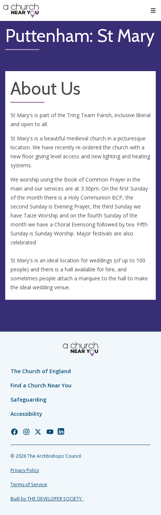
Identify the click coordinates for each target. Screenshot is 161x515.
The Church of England (40, 371)
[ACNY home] (21, 10)
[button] (153, 10)
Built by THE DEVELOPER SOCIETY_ (46, 499)
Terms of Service (28, 484)
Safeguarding (28, 399)
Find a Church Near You (41, 385)
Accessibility (26, 413)
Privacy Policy (24, 470)
